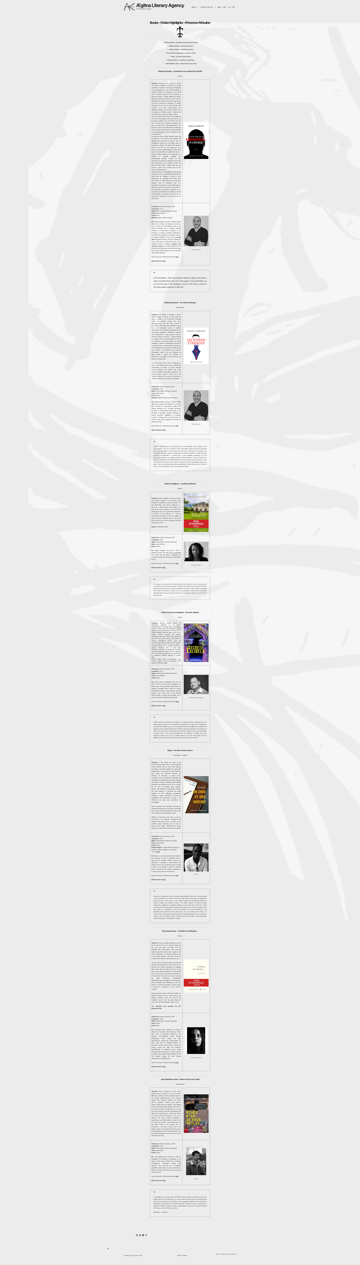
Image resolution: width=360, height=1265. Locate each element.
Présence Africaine (207, 7)
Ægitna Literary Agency (160, 5)
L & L (229, 7)
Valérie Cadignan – (181, 49)
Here (164, 261)
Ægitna (194, 7)
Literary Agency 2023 (135, 1255)
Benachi (233, 1254)
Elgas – (181, 56)
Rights (219, 7)
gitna (127, 1255)
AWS (224, 7)
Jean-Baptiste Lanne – (181, 63)
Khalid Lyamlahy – (181, 42)
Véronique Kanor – (181, 60)
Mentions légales (182, 1255)
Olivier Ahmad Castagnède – (181, 53)
